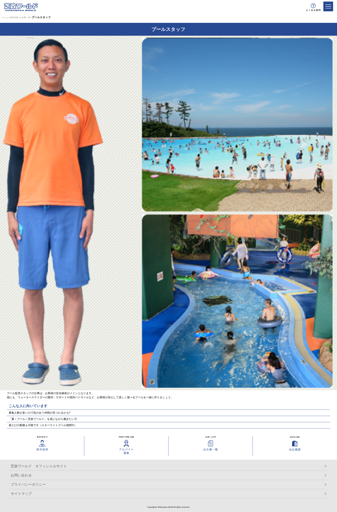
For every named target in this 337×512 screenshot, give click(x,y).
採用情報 (14, 17)
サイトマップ (21, 494)
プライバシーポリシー (28, 484)
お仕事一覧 (25, 17)
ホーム (5, 17)
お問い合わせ (21, 475)
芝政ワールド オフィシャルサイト (39, 466)
